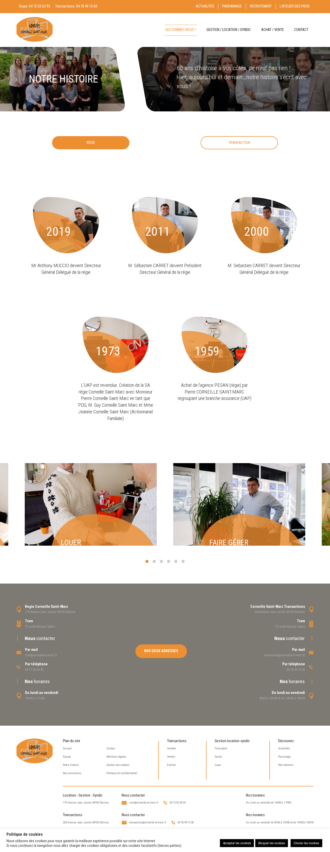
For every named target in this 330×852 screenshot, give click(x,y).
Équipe (67, 756)
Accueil (67, 748)
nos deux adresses (161, 651)
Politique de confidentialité (121, 773)
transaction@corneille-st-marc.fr (284, 655)
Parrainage (232, 6)
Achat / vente (272, 30)
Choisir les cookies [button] (306, 843)
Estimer (171, 765)
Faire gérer (221, 748)
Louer (218, 765)
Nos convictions (72, 773)
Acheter (171, 748)
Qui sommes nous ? (180, 30)
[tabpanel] (90, 504)
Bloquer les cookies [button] (271, 843)
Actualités (205, 6)
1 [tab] (146, 561)
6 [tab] (183, 561)
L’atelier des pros (295, 6)
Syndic (218, 756)
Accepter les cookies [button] (237, 843)
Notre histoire (71, 765)
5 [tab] (175, 561)
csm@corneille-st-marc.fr (41, 655)
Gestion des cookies (117, 765)
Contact (301, 30)
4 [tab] (168, 561)
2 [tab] (154, 561)
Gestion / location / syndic (229, 30)
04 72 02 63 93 (39, 6)
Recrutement (261, 6)
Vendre (171, 756)
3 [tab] (161, 561)
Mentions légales (116, 756)
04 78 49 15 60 (86, 6)
